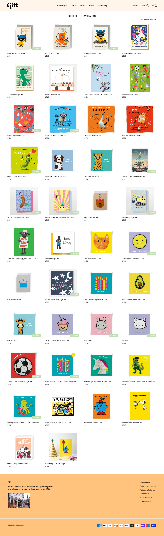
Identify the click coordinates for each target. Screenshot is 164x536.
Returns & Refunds (147, 490)
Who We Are (145, 482)
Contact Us (144, 494)
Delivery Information (148, 486)
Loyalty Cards (145, 501)
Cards (73, 5)
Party (91, 5)
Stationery (102, 5)
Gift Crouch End (18, 525)
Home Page (61, 5)
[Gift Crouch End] (12, 5)
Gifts (82, 5)
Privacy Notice (146, 497)
